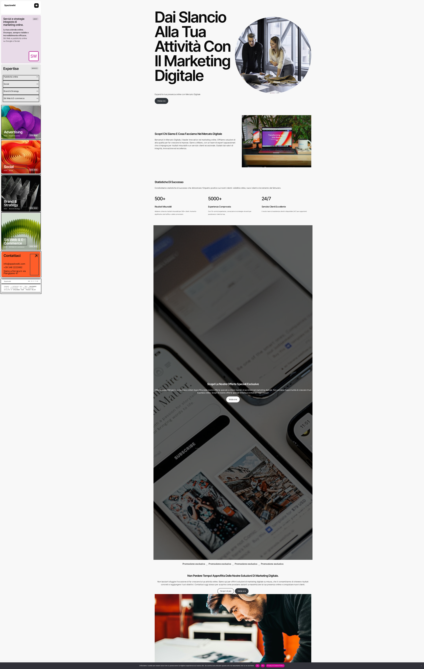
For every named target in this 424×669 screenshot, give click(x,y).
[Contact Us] (34, 264)
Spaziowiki (32, 286)
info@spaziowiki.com (14, 263)
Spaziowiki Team (18, 289)
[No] (421, 666)
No (263, 665)
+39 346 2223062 (13, 267)
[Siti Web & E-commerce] (21, 231)
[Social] (21, 157)
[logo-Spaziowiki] (10, 4)
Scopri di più (225, 591)
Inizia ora (161, 101)
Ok (257, 665)
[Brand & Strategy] (21, 193)
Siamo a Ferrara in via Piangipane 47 (15, 272)
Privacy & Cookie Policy (275, 665)
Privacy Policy (31, 289)
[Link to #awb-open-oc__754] (36, 5)
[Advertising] (21, 122)
